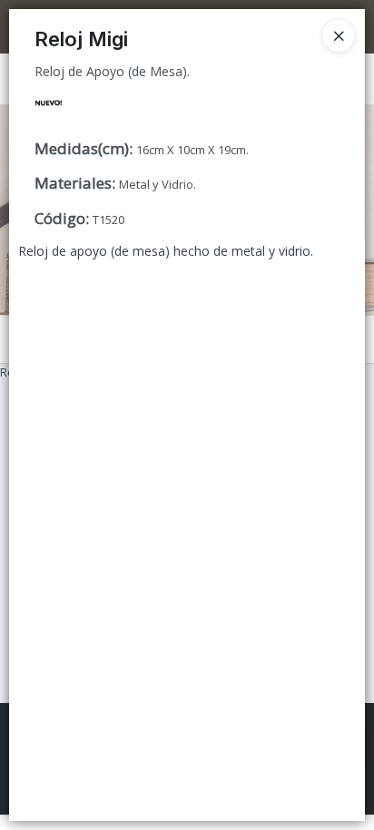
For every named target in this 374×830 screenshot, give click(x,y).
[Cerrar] (338, 35)
